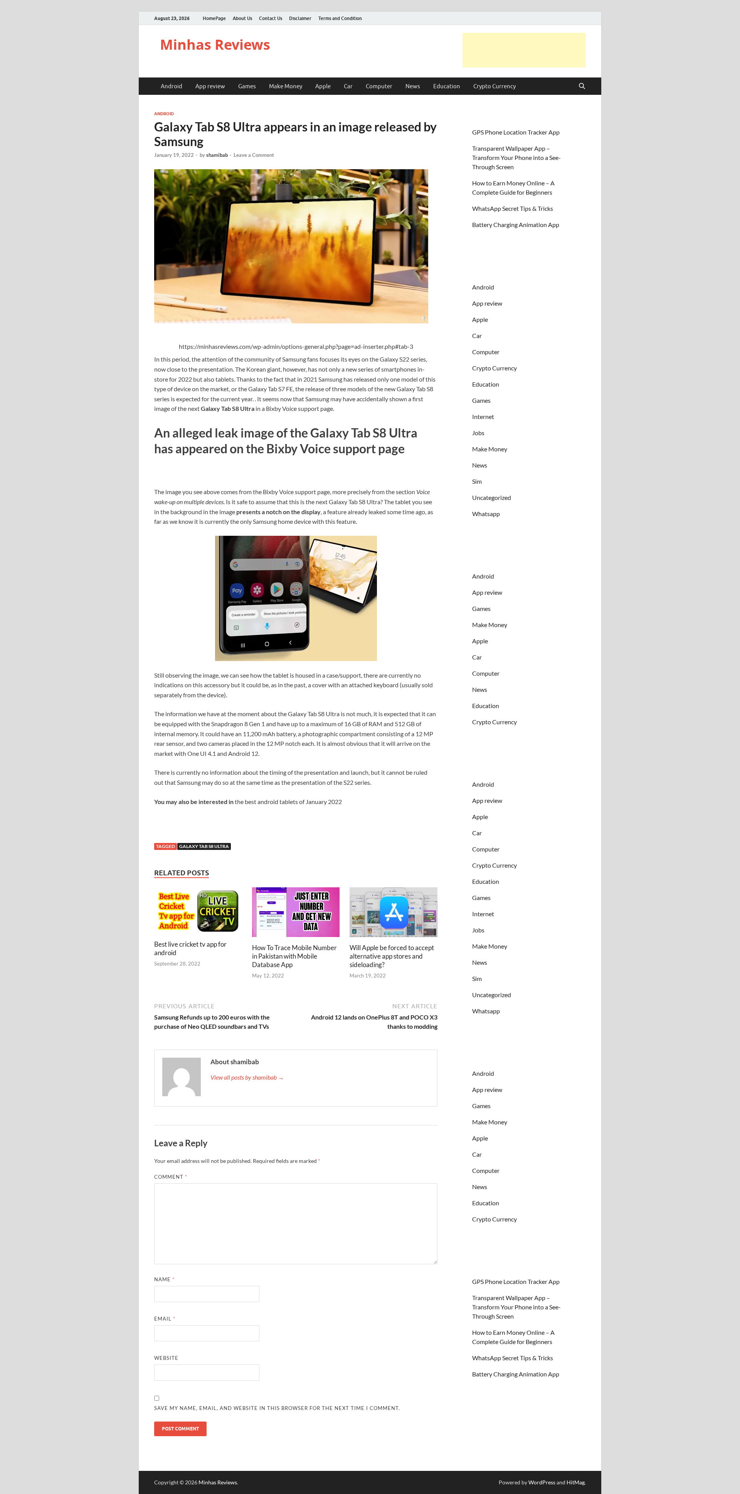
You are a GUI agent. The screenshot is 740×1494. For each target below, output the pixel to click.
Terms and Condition (340, 18)
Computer (379, 86)
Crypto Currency (494, 86)
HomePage (214, 18)
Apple (323, 86)
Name (164, 1279)
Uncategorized (491, 497)
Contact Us (270, 18)
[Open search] (582, 86)
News (412, 86)
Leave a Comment (254, 155)
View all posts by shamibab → (247, 1077)
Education (446, 86)
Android (171, 86)
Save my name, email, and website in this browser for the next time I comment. (277, 1408)
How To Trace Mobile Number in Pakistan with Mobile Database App (294, 956)
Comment (170, 1177)
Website (166, 1358)
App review (210, 86)
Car (348, 86)
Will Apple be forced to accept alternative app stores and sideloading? (392, 956)
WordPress (541, 1482)
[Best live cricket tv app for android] (198, 913)
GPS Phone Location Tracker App (516, 132)
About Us (242, 18)
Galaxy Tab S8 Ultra (204, 846)
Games (247, 86)
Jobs (478, 432)
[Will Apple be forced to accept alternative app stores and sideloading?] (393, 914)
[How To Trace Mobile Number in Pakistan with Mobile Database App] (296, 914)
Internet (483, 416)
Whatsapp (486, 513)
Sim (477, 481)
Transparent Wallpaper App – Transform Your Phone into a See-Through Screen (516, 157)
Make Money (285, 86)
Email (164, 1319)
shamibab (217, 155)
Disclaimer (300, 18)
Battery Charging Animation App (515, 224)
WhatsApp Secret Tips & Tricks (512, 208)
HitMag (576, 1482)
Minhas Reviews (215, 44)
